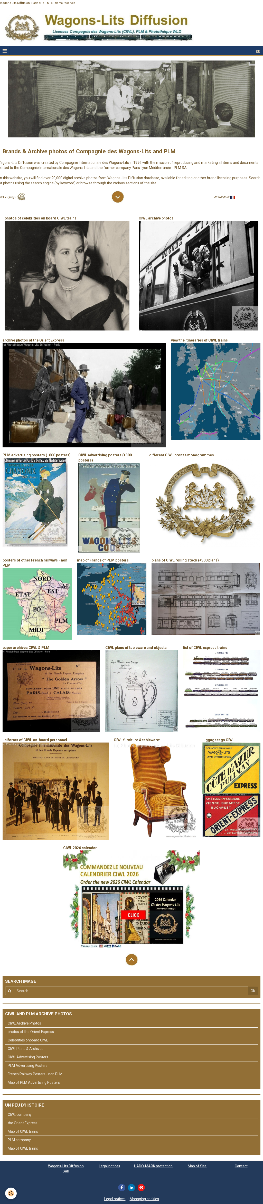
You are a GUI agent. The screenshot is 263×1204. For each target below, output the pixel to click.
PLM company (19, 1140)
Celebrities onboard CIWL (28, 1040)
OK (253, 991)
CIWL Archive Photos (24, 1023)
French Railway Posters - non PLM (35, 1074)
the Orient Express (22, 1123)
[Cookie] (11, 1193)
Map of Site (197, 1166)
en (258, 51)
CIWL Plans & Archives (25, 1049)
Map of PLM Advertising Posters (34, 1082)
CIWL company (20, 1114)
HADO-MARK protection (153, 1166)
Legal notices (109, 1166)
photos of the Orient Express (31, 1032)
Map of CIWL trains (23, 1131)
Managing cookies (144, 1199)
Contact (241, 1166)
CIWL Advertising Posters (28, 1057)
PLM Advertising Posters (28, 1065)
